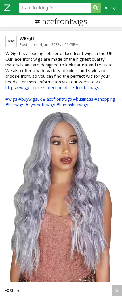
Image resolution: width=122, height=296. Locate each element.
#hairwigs (14, 104)
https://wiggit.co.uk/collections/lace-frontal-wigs (52, 87)
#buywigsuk (30, 99)
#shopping (104, 99)
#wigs (11, 99)
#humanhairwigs (72, 104)
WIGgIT (27, 38)
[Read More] (117, 290)
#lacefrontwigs (57, 99)
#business (83, 99)
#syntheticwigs (40, 104)
